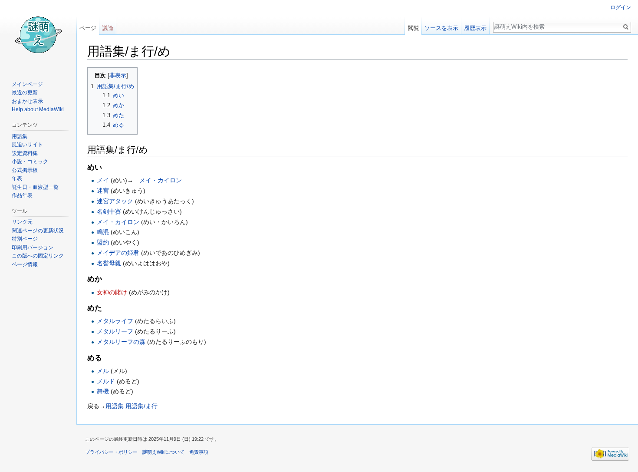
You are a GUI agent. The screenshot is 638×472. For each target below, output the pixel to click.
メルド (106, 381)
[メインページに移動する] (38, 34)
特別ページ (25, 239)
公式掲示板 (25, 170)
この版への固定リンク (38, 256)
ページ (87, 28)
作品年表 (22, 195)
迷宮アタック (115, 201)
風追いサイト (27, 145)
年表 (17, 178)
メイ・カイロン (160, 180)
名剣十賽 (109, 211)
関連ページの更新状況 (38, 231)
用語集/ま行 (141, 406)
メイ (103, 180)
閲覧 (413, 28)
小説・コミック (30, 161)
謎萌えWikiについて (163, 452)
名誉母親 (109, 263)
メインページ (27, 84)
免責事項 (198, 452)
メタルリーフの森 (121, 341)
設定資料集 (25, 153)
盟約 (103, 242)
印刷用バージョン (32, 247)
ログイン (620, 7)
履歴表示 (475, 28)
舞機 (103, 391)
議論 (107, 28)
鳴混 (103, 231)
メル (103, 370)
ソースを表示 (441, 28)
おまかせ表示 (27, 101)
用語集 (114, 406)
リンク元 (22, 222)
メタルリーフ (115, 331)
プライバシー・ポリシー (111, 452)
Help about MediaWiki (38, 109)
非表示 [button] (117, 76)
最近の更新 (25, 92)
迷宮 (103, 190)
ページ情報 (25, 264)
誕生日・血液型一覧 (35, 187)
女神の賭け (112, 292)
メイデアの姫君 (118, 252)
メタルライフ (115, 320)
